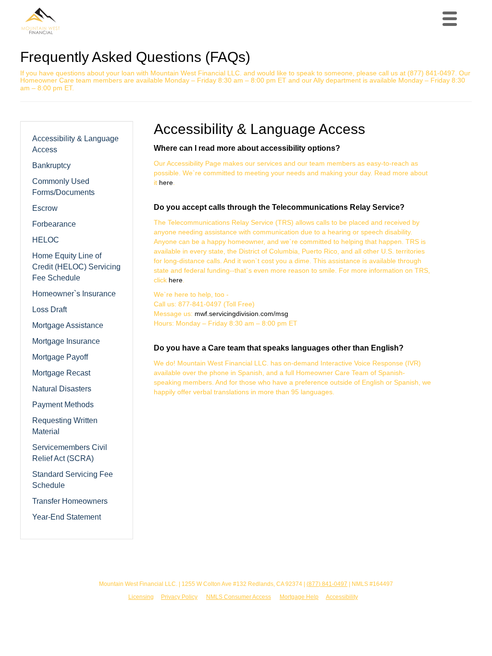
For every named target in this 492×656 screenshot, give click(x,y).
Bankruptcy (51, 165)
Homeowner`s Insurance (74, 293)
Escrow (45, 208)
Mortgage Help (299, 597)
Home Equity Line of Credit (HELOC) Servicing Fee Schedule (76, 266)
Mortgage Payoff (60, 356)
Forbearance (54, 223)
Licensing (141, 597)
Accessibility (342, 597)
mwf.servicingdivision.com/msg (241, 313)
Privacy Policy (179, 597)
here (166, 182)
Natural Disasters (61, 388)
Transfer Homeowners (70, 501)
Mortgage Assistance (67, 325)
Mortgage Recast (61, 372)
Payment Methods (63, 404)
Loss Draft (49, 309)
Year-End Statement (66, 516)
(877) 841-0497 (327, 584)
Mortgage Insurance (66, 341)
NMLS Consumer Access (238, 597)
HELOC (45, 239)
